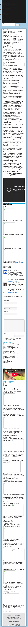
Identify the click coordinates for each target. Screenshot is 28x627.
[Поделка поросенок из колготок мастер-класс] (9, 223)
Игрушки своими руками (7, 13)
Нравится (5, 206)
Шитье (3, 22)
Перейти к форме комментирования (7, 267)
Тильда (3, 19)
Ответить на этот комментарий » (10, 281)
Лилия (9, 270)
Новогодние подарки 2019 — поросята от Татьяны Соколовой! (13, 415)
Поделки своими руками (7, 17)
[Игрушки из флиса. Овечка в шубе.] (9, 250)
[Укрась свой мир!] (6, 29)
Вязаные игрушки (6, 10)
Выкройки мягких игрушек (8, 7)
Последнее (8, 389)
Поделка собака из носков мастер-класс (13, 248)
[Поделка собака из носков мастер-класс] (9, 237)
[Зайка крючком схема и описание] (9, 483)
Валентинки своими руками (8, 4)
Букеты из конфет (6, 3)
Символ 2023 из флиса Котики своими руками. (12, 391)
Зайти (17, 25)
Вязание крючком (6, 8)
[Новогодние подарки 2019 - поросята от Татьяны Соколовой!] (9, 417)
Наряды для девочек (7, 15)
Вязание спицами (6, 9)
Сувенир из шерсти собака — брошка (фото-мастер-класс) (12, 525)
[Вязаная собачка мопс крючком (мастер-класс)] (18, 550)
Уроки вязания (5, 20)
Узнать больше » (7, 412)
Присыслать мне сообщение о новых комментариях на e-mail (13, 339)
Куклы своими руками (7, 14)
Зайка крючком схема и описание (13, 481)
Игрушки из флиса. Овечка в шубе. (11, 261)
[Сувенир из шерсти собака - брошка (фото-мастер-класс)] (9, 528)
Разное (3, 18)
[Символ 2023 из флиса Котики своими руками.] (9, 209)
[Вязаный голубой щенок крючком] (9, 571)
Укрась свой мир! (16, 615)
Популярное (18, 389)
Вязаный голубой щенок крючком (13, 569)
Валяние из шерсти (6, 5)
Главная (4, 0)
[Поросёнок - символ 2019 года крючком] (15, 462)
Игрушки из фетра (6, 12)
